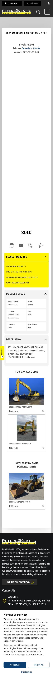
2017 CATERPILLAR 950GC (19, 502)
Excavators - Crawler (31, 48)
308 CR (30, 305)
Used (10, 328)
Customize (26, 672)
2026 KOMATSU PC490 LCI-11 (20, 407)
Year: (30, 311)
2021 (30, 315)
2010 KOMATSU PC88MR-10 (20, 444)
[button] (49, 3)
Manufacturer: (13, 302)
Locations (12, 3)
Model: (30, 302)
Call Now (34, 3)
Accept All (15, 664)
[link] (12, 246)
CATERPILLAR (12, 305)
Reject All (38, 664)
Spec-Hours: (32, 324)
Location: (11, 311)
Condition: (11, 324)
